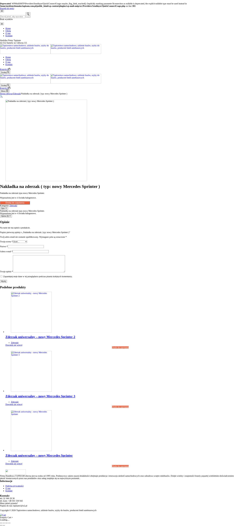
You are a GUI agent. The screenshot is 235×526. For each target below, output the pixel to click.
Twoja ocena (6, 241)
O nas (7, 62)
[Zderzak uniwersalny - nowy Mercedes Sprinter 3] (31, 391)
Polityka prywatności (14, 486)
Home (8, 57)
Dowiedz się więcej (13, 345)
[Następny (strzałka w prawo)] (4, 525)
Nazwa (4, 246)
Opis (3, 208)
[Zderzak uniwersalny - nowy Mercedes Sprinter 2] (31, 332)
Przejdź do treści (7, 8)
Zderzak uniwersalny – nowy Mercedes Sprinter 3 (40, 396)
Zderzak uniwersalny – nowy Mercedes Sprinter (39, 455)
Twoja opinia (6, 271)
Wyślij (3, 281)
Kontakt (8, 64)
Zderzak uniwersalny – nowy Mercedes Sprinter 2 (40, 337)
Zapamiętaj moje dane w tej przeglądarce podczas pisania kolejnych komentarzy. (37, 276)
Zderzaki (13, 205)
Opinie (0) (5, 216)
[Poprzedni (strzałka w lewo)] (1, 525)
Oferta (8, 59)
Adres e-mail (6, 251)
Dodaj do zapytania (15, 203)
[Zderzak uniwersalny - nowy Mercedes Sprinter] (31, 450)
